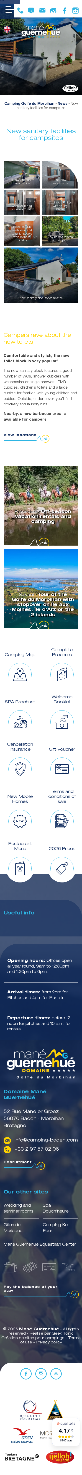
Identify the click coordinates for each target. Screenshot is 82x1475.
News (62, 104)
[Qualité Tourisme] (30, 1410)
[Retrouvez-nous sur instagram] (75, 11)
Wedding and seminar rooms (18, 1209)
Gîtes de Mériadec (13, 1228)
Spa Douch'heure (56, 1209)
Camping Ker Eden (56, 1228)
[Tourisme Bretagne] (22, 1457)
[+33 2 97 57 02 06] (20, 11)
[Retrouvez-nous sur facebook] (64, 11)
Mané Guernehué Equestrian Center (40, 1245)
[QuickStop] (55, 1410)
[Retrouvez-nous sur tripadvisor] (56, 1373)
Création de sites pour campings (32, 1338)
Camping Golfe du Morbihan (29, 104)
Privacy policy (49, 1343)
